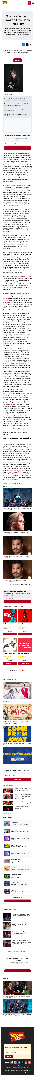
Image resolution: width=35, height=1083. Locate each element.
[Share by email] (30, 44)
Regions (15, 1067)
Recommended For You (9, 909)
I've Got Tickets (10, 634)
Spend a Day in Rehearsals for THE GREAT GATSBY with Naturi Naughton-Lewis (23, 796)
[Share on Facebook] (23, 44)
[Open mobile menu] (33, 3)
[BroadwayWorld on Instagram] (15, 1062)
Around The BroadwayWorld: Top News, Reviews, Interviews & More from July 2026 (15, 99)
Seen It (10, 631)
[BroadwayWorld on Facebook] (11, 1062)
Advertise (10, 1066)
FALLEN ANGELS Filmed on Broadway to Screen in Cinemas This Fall (16, 109)
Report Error (27, 1068)
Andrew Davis (23, 397)
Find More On (16, 670)
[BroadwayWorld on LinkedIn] (18, 1062)
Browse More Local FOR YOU (20, 584)
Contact (20, 1066)
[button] (29, 3)
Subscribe (17, 779)
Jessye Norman (13, 472)
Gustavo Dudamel (13, 206)
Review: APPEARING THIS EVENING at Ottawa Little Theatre (15, 115)
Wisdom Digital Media (22, 1070)
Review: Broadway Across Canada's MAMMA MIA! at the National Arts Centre (16, 104)
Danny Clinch (16, 483)
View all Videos (7, 813)
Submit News (8, 1067)
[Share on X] (27, 44)
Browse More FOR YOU (16, 951)
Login (25, 2)
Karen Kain (11, 405)
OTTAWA (12, 2)
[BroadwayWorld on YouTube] (29, 1062)
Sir (18, 397)
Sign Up (17, 60)
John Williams (7, 302)
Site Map (20, 1067)
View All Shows (17, 897)
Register (21, 2)
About (15, 1066)
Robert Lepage (21, 414)
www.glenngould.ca (12, 479)
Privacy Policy (22, 1072)
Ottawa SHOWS (7, 817)
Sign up (17, 971)
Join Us (26, 1066)
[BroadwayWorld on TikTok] (22, 1062)
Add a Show (17, 901)
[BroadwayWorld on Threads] (26, 1062)
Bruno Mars (21, 310)
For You (9, 486)
